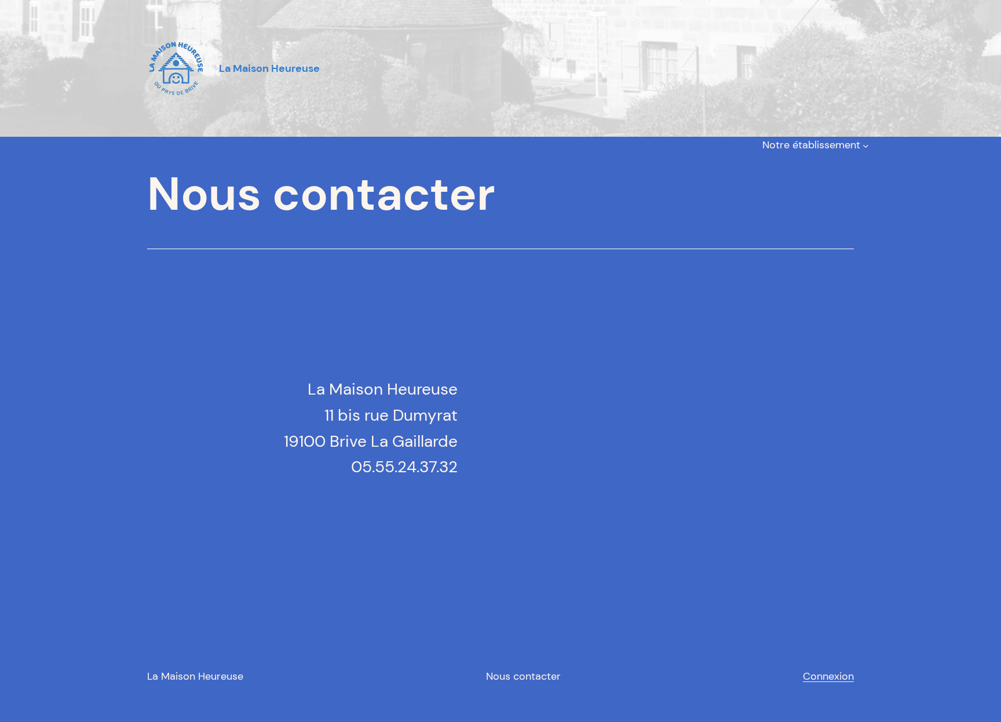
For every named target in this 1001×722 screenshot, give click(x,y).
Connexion (828, 676)
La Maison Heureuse (195, 676)
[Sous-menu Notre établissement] (866, 145)
